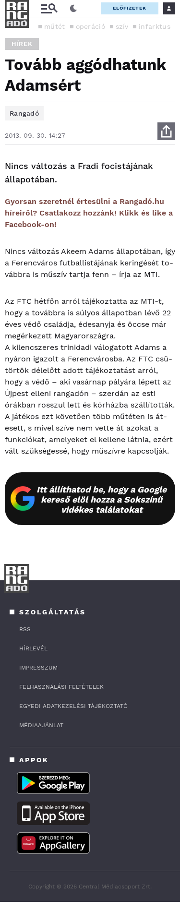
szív (122, 26)
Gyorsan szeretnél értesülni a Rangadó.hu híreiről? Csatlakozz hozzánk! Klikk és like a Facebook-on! (89, 213)
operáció (90, 26)
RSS (25, 629)
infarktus (154, 26)
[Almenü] (49, 8)
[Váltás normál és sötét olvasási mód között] (73, 8)
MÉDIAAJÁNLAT (41, 725)
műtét (54, 26)
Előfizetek (129, 8)
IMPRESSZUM (38, 667)
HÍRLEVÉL (33, 648)
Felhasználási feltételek (61, 686)
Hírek (22, 44)
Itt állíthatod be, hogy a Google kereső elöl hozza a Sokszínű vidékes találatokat (101, 499)
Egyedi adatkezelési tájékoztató (73, 706)
